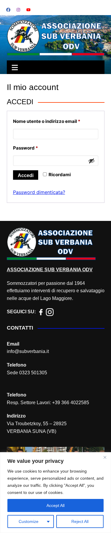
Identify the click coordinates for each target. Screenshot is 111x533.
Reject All (80, 521)
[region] (55, 492)
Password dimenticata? (39, 192)
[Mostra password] (91, 161)
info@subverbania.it (28, 351)
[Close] (104, 457)
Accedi (25, 175)
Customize (28, 521)
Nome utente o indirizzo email (55, 121)
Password (35, 148)
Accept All (55, 505)
